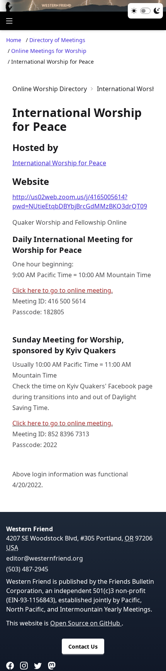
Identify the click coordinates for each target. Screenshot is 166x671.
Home (13, 40)
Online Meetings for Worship (48, 50)
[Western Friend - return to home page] (83, 6)
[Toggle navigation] (9, 21)
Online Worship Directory (49, 89)
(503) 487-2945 (27, 569)
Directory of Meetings (57, 40)
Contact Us (83, 646)
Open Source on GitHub (86, 623)
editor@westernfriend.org (44, 558)
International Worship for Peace (59, 163)
